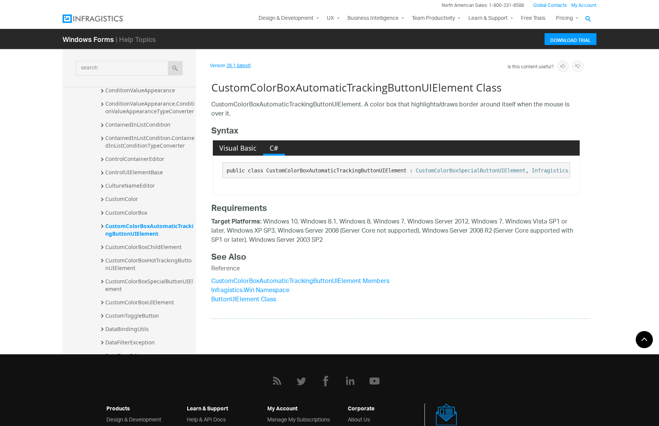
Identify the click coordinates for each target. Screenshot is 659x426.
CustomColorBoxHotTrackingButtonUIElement (148, 264)
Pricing (564, 18)
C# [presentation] (274, 148)
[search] (175, 68)
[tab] (238, 148)
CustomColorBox (126, 212)
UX (330, 18)
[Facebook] (325, 381)
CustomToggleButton (132, 315)
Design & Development (133, 419)
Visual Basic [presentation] (237, 148)
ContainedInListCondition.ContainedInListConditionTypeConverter (149, 141)
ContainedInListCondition (137, 124)
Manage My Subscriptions (298, 419)
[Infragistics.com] (101, 18)
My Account (583, 5)
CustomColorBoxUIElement (139, 302)
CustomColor (121, 199)
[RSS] (276, 381)
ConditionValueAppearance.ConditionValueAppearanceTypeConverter (149, 107)
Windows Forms (88, 39)
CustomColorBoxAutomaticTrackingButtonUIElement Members (300, 281)
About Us (359, 419)
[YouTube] (374, 381)
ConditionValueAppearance (140, 90)
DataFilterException (130, 342)
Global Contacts (550, 5)
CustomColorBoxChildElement (143, 247)
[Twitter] (301, 381)
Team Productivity (433, 18)
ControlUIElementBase (134, 172)
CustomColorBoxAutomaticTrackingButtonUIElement (149, 229)
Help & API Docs (206, 419)
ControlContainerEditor (134, 158)
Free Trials (533, 18)
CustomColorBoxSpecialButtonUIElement (149, 285)
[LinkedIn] (350, 381)
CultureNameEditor (130, 185)
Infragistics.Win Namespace (250, 291)
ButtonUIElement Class (243, 300)
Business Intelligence (373, 18)
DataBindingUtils (127, 329)
